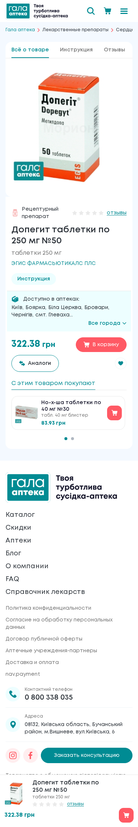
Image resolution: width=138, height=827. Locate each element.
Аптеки (18, 541)
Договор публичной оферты (44, 639)
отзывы (117, 213)
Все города (104, 323)
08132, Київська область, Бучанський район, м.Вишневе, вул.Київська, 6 (74, 728)
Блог (13, 553)
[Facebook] (30, 755)
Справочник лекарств (45, 592)
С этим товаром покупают (53, 383)
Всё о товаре (30, 50)
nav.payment (23, 674)
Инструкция (76, 50)
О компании (27, 566)
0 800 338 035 (49, 697)
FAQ (12, 579)
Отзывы (114, 50)
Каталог (20, 515)
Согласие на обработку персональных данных (59, 624)
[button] (121, 363)
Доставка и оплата (32, 662)
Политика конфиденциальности (48, 608)
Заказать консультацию (87, 755)
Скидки (18, 528)
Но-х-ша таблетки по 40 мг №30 (71, 405)
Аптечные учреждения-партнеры (51, 651)
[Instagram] (13, 755)
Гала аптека (20, 30)
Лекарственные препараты (75, 30)
